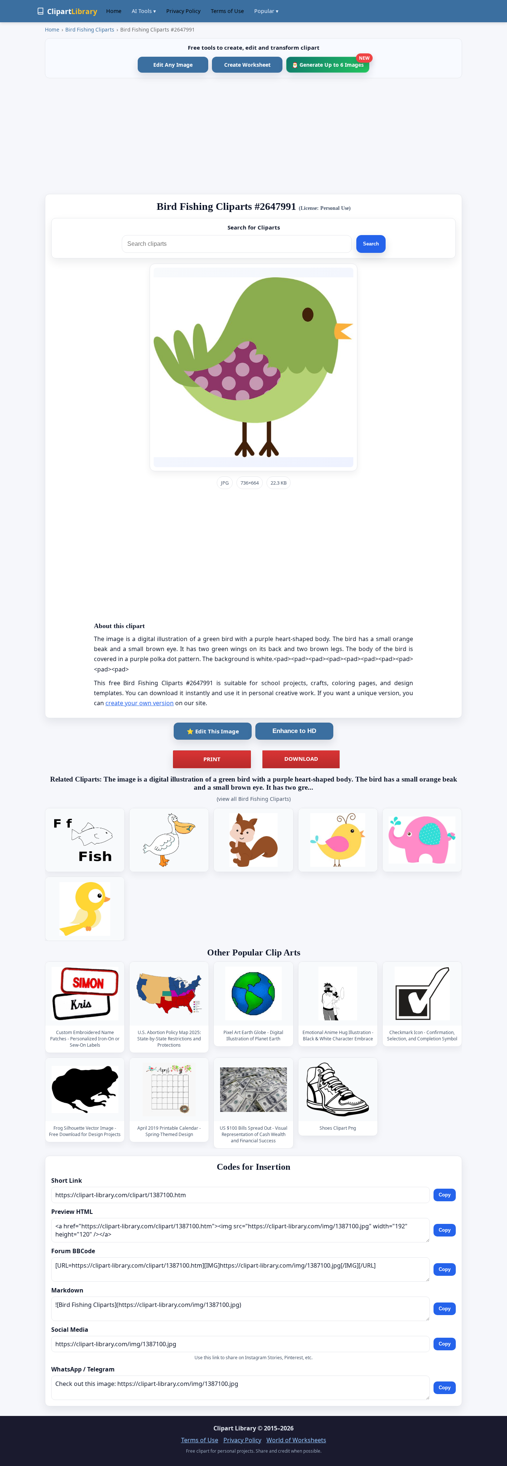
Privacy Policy (183, 10)
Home (113, 10)
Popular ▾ (266, 10)
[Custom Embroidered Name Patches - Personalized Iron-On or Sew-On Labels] (85, 994)
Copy (445, 1195)
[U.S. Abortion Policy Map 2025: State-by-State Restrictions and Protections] (169, 994)
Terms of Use (227, 10)
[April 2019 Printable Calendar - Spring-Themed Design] (169, 1089)
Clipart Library (234, 1428)
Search (371, 244)
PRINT (211, 759)
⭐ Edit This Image (213, 731)
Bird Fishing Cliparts (89, 29)
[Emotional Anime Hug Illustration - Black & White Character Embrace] (337, 994)
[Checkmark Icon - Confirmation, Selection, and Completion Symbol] (422, 994)
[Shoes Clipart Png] (337, 1089)
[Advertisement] (253, 136)
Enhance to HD (294, 730)
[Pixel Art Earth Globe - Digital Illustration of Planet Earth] (253, 994)
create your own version (139, 703)
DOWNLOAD (301, 758)
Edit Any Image (173, 64)
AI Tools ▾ (144, 10)
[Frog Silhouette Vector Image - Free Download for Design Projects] (85, 1089)
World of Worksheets (296, 1440)
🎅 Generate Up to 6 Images (330, 62)
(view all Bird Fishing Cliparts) (254, 798)
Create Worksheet (247, 64)
